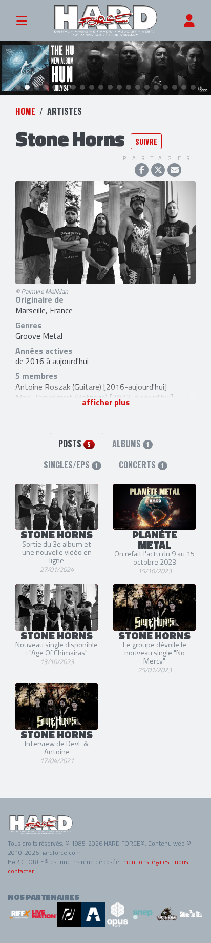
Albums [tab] (130, 443)
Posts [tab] (74, 443)
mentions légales (145, 862)
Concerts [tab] (141, 464)
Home (25, 111)
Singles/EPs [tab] (71, 464)
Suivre (146, 141)
